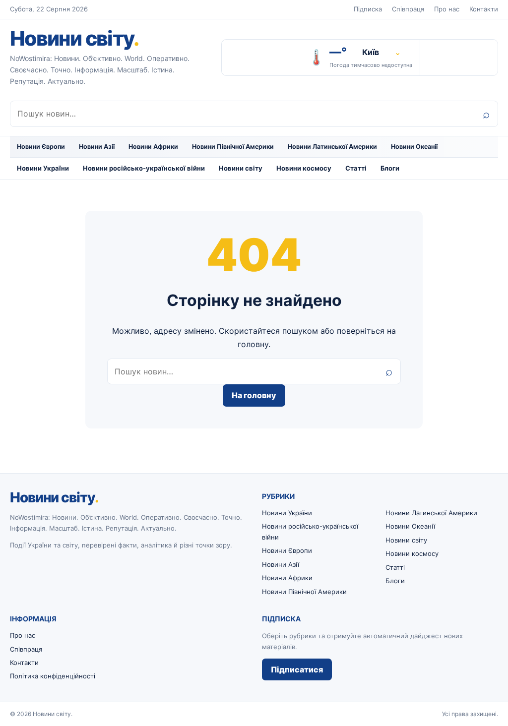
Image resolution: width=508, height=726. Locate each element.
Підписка (368, 9)
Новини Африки (153, 146)
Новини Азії (97, 146)
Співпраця (408, 9)
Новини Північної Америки (233, 146)
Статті (356, 168)
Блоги (390, 168)
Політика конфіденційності (52, 676)
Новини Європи (41, 146)
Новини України (43, 168)
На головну (254, 395)
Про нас (446, 9)
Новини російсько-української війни (144, 168)
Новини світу (74, 38)
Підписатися (297, 669)
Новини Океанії (414, 146)
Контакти (483, 9)
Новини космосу (303, 168)
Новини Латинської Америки (332, 146)
